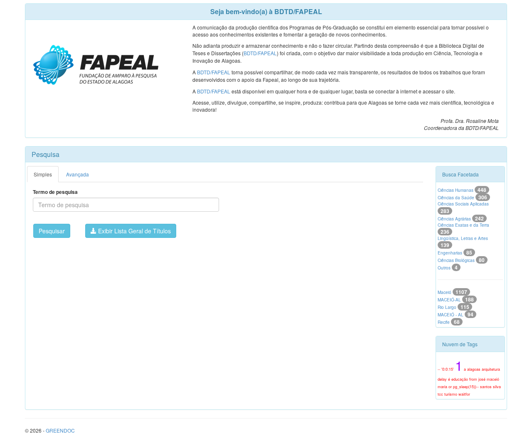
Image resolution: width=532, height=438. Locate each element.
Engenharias (455, 253)
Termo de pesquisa (55, 192)
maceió (493, 379)
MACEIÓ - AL (455, 315)
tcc (440, 394)
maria (442, 386)
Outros (448, 268)
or (450, 386)
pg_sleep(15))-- (466, 386)
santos (486, 386)
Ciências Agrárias (461, 219)
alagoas (473, 369)
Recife (449, 322)
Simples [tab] (43, 174)
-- (439, 369)
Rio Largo (453, 307)
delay (442, 379)
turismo (450, 394)
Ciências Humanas (462, 190)
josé (481, 379)
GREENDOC (60, 430)
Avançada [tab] (77, 174)
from (473, 379)
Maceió (452, 292)
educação (459, 379)
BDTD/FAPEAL (260, 52)
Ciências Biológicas (461, 260)
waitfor (464, 394)
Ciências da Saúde (462, 198)
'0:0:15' (447, 369)
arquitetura (491, 369)
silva (497, 386)
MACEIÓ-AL (456, 300)
